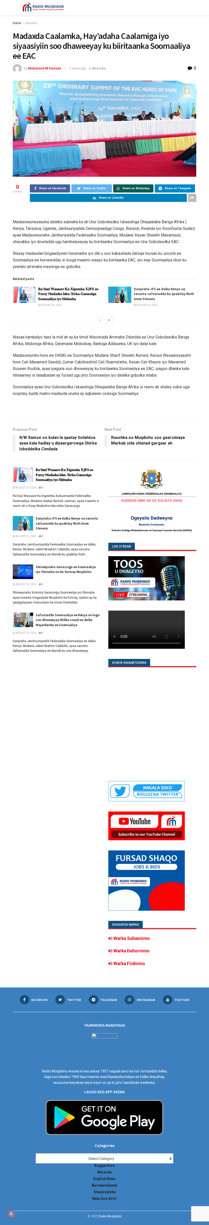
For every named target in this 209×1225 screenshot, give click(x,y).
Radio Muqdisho (110, 1216)
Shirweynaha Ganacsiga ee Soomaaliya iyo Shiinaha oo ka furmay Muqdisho (66, 569)
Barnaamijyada (104, 1185)
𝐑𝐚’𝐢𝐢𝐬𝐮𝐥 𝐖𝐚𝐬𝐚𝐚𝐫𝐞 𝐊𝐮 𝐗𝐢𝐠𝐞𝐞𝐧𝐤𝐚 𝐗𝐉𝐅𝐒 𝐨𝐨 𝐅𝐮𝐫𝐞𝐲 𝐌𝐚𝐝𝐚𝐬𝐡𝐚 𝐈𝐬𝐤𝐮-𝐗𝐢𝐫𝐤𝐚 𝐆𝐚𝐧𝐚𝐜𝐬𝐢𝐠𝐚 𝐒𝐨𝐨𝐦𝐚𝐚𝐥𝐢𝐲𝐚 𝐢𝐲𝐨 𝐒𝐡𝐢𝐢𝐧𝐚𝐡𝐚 (68, 294)
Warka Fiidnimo (128, 963)
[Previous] (100, 320)
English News (104, 1179)
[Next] (109, 320)
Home (17, 23)
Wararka (31, 23)
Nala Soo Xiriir (104, 1199)
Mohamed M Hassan (44, 68)
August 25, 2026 (51, 305)
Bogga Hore (104, 1165)
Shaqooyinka (105, 1192)
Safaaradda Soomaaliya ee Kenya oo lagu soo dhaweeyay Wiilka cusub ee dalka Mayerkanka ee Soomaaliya (67, 620)
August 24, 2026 (25, 632)
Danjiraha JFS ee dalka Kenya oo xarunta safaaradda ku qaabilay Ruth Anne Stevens (164, 294)
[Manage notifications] (11, 1214)
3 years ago (77, 68)
